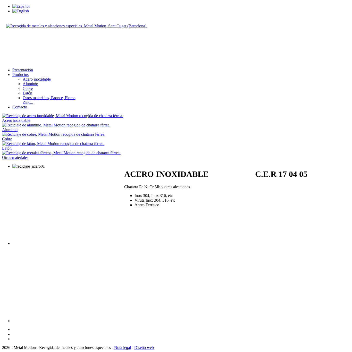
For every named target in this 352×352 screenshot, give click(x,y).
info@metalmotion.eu (24, 61)
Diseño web (144, 347)
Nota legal (122, 347)
